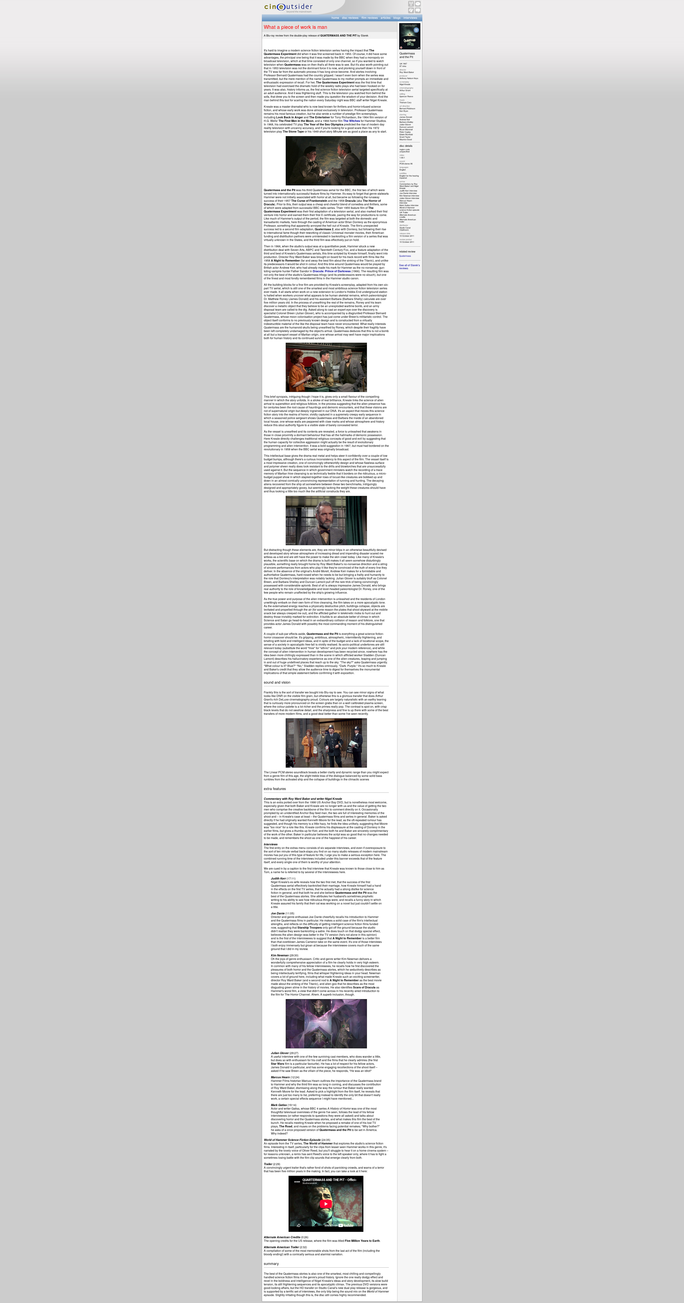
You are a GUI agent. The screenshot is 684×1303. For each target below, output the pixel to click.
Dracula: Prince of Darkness (332, 271)
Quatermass (405, 255)
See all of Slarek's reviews (409, 266)
